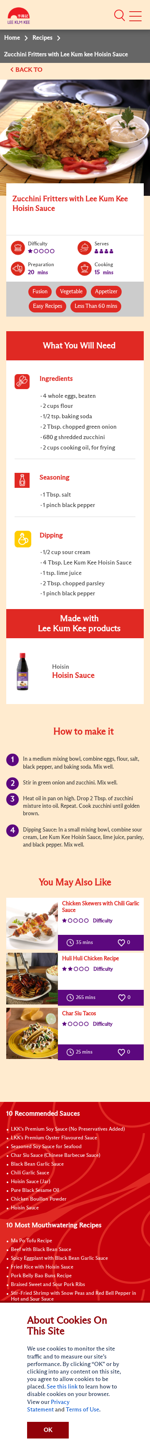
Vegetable (71, 292)
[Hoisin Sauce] (70, 689)
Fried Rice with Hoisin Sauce (42, 1267)
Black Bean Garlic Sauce (37, 1164)
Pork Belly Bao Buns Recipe (41, 1276)
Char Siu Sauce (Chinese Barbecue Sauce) (55, 1155)
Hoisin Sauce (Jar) (30, 1181)
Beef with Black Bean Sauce (41, 1249)
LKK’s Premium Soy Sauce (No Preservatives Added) (68, 1129)
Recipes (42, 38)
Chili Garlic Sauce (30, 1173)
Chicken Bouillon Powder (39, 1199)
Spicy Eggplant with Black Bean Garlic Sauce (59, 1258)
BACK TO (29, 70)
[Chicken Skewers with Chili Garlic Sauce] (32, 923)
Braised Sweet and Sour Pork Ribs (48, 1284)
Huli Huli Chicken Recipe (90, 959)
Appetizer (106, 292)
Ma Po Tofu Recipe (31, 1241)
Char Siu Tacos (79, 1013)
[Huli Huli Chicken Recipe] (32, 978)
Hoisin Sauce (25, 1208)
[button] (119, 15)
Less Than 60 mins (96, 306)
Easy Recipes (47, 306)
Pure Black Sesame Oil (35, 1190)
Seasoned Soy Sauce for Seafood (46, 1146)
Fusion (40, 292)
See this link (62, 1387)
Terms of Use (82, 1410)
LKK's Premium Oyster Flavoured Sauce (54, 1138)
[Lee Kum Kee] (19, 18)
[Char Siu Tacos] (32, 1033)
